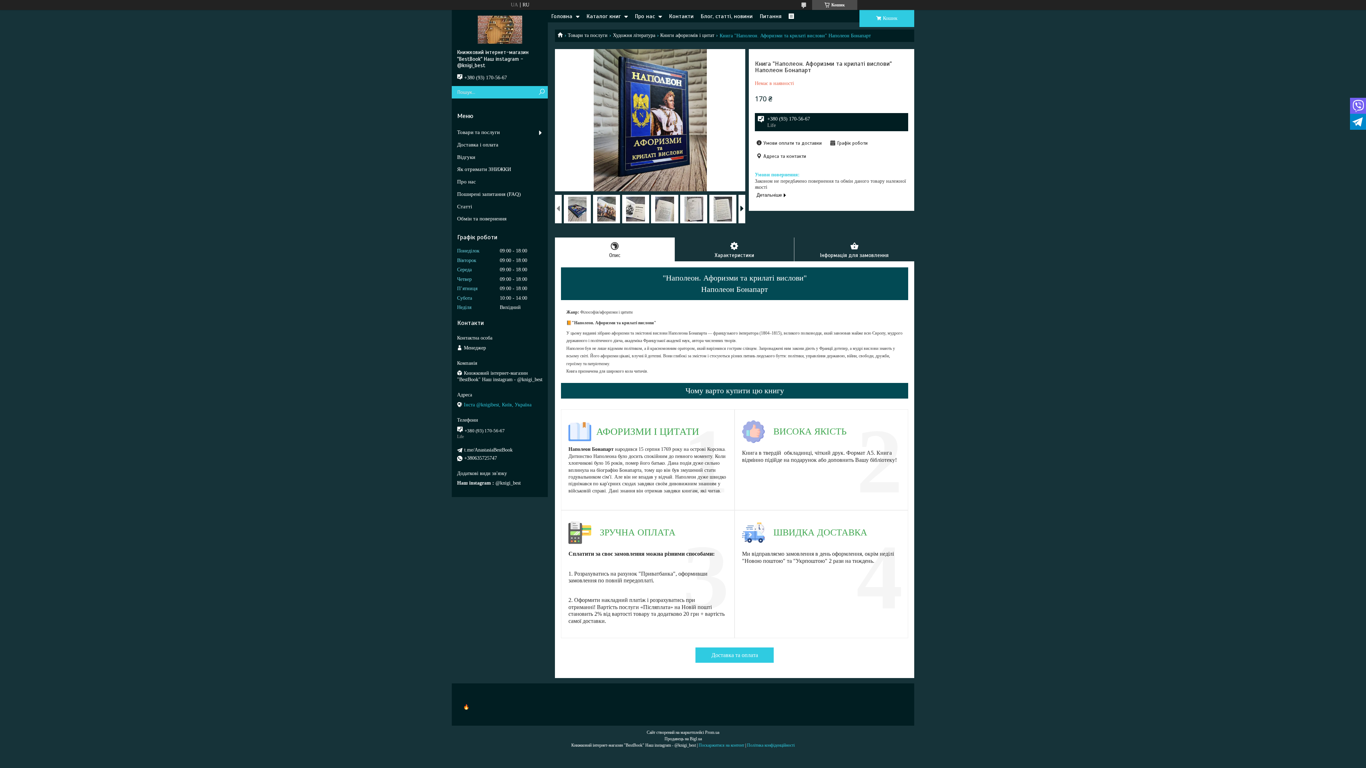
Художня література (634, 35)
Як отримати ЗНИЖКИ (484, 169)
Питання (771, 16)
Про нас (645, 16)
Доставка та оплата (734, 655)
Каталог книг (604, 16)
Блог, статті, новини (727, 16)
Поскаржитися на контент (721, 745)
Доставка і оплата (477, 145)
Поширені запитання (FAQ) (489, 194)
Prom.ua (712, 732)
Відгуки (466, 157)
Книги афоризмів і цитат (687, 35)
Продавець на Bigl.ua (683, 738)
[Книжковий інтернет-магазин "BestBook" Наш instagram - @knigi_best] (499, 29)
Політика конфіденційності (771, 745)
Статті (464, 206)
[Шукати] (541, 92)
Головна (561, 16)
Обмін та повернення (482, 219)
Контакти (681, 16)
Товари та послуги (588, 35)
